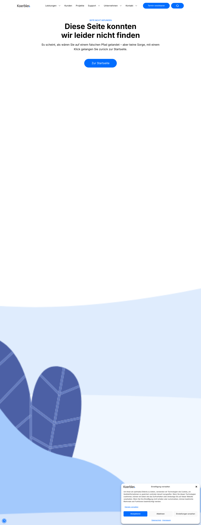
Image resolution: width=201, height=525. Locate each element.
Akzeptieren (135, 514)
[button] (196, 487)
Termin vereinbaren (156, 5)
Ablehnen (161, 514)
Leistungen (51, 5)
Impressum (166, 520)
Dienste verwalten (131, 507)
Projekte (80, 5)
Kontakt (129, 5)
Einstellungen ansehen (185, 514)
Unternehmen (111, 5)
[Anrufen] (177, 5)
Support (92, 5)
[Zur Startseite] (23, 5)
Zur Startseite (100, 63)
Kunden (68, 5)
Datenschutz (156, 520)
